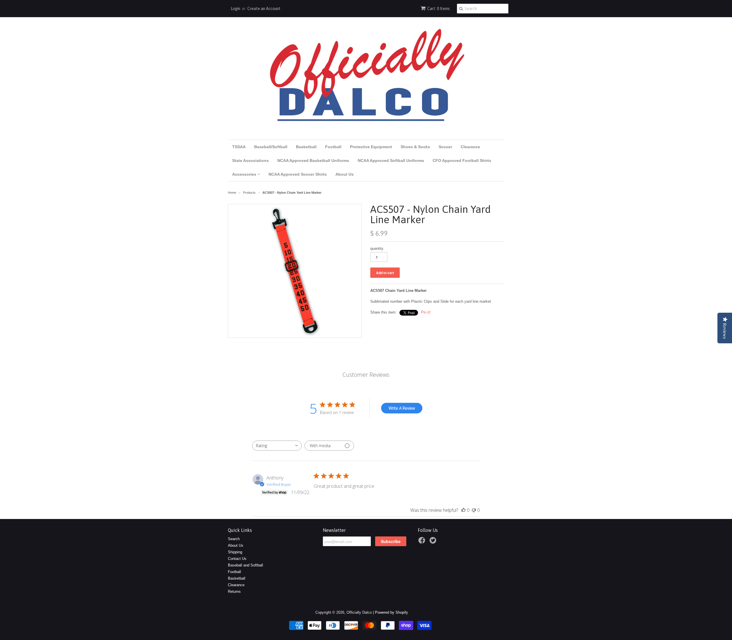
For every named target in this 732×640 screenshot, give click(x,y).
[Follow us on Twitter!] (433, 542)
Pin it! (426, 312)
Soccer (445, 146)
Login (235, 8)
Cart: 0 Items (438, 8)
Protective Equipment (371, 146)
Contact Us (237, 558)
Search (234, 539)
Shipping (235, 552)
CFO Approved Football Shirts (462, 160)
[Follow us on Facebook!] (422, 542)
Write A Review (402, 408)
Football (333, 146)
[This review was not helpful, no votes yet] (474, 510)
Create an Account (264, 8)
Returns (234, 591)
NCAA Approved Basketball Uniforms (313, 160)
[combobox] (277, 446)
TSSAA (239, 146)
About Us (344, 174)
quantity (376, 248)
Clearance (470, 146)
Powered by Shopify (391, 612)
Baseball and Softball (245, 565)
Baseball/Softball (270, 146)
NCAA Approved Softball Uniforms (391, 160)
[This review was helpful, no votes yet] (464, 510)
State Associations (250, 160)
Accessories (244, 174)
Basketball (306, 146)
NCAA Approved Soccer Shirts (297, 174)
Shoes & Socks (415, 146)
